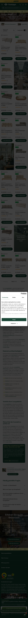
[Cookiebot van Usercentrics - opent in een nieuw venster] (21, 294)
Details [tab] (14, 297)
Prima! (14, 319)
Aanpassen (13, 323)
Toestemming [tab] (5, 297)
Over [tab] (23, 297)
